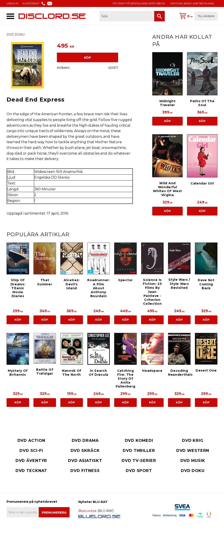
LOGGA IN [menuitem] (12, 3)
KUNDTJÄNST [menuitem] (31, 3)
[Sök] (159, 16)
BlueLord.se (87, 511)
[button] (10, 16)
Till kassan (206, 16)
